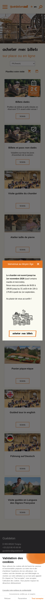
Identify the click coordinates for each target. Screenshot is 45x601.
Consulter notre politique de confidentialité (16, 590)
